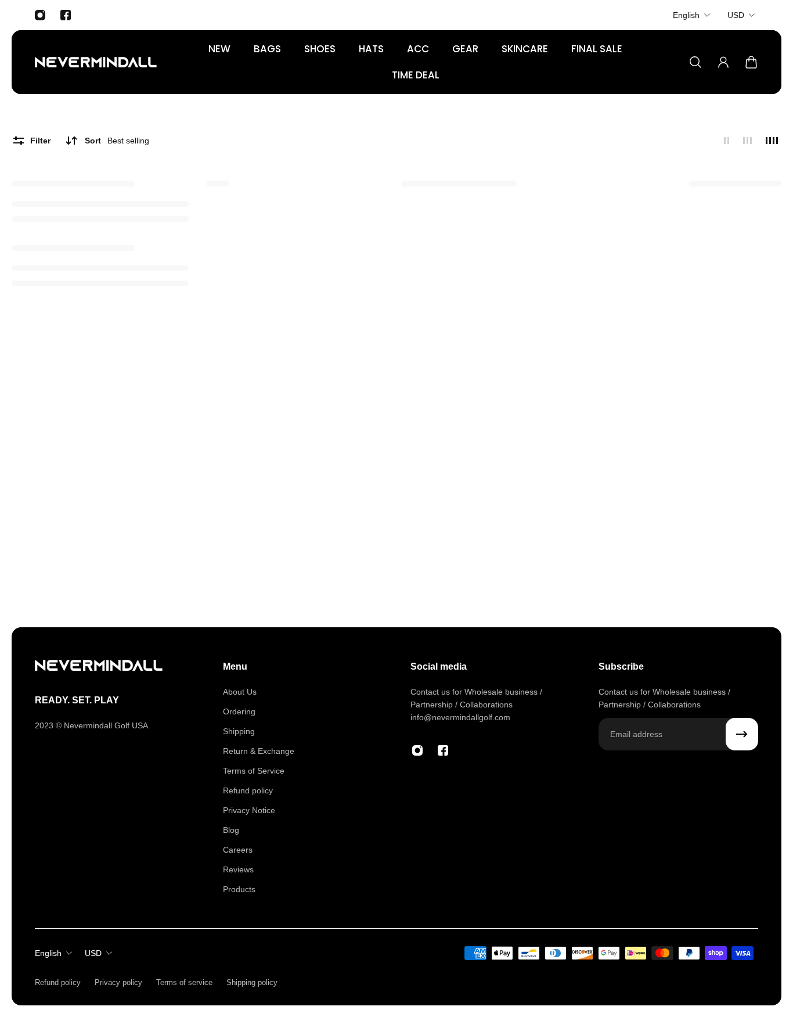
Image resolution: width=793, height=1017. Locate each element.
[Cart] (751, 62)
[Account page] (723, 62)
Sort (117, 140)
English (686, 15)
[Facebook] (65, 15)
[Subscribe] (742, 734)
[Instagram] (40, 15)
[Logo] (96, 62)
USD (735, 15)
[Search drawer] (695, 62)
